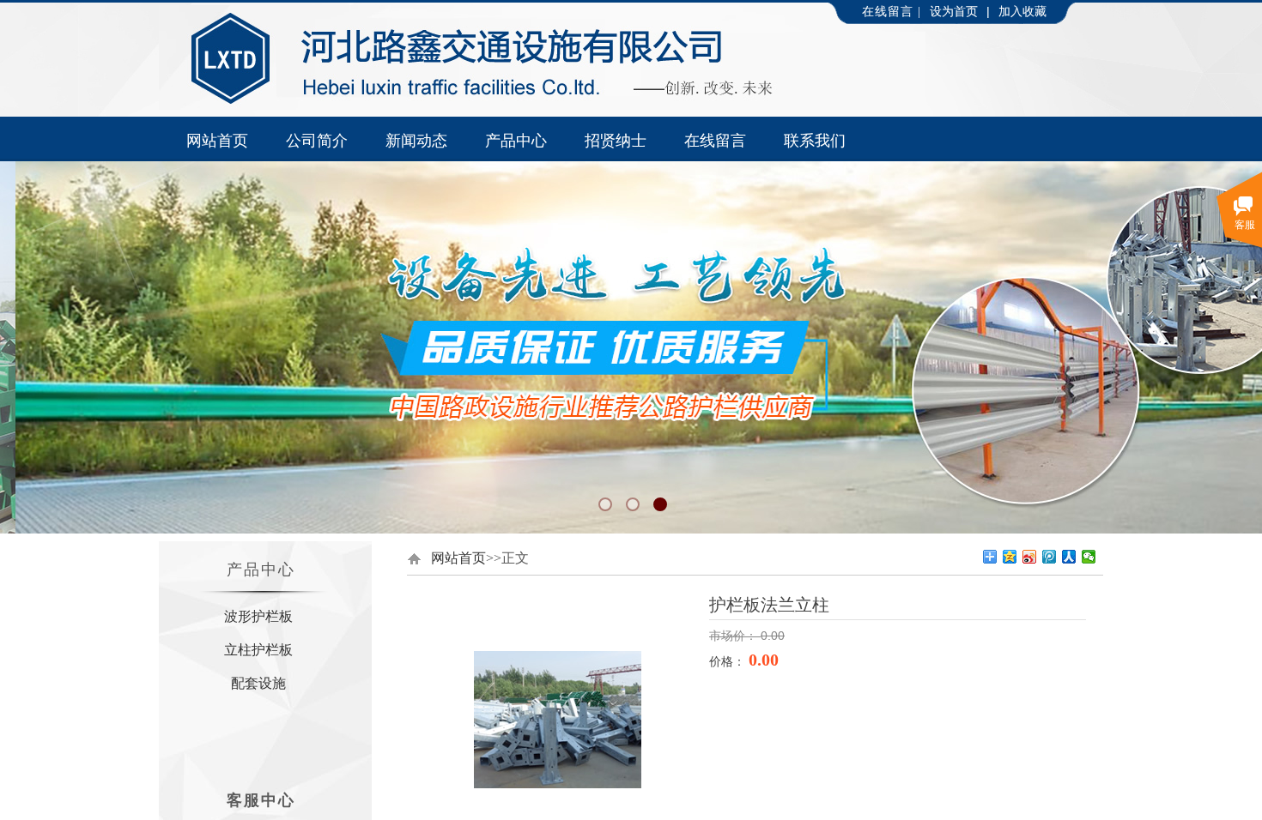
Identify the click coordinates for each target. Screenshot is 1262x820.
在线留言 (715, 140)
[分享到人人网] (1069, 557)
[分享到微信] (1089, 557)
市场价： (735, 636)
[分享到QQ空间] (1010, 557)
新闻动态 (416, 140)
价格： (729, 661)
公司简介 (317, 140)
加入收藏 (1022, 11)
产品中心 (516, 140)
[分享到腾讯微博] (1049, 557)
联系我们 (815, 140)
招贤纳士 (615, 140)
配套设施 (258, 683)
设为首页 (954, 11)
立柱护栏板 (258, 649)
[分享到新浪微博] (1029, 557)
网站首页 (217, 140)
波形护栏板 (258, 616)
